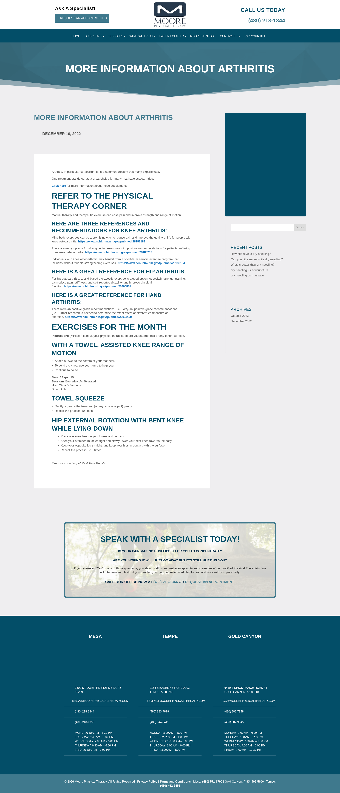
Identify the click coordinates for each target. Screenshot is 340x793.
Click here (59, 185)
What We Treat (141, 36)
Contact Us (229, 36)
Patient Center (171, 36)
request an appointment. (210, 582)
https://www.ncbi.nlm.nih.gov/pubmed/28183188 (111, 241)
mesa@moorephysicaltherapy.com (100, 700)
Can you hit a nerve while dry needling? (257, 259)
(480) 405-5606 (254, 781)
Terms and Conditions (175, 781)
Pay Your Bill (255, 36)
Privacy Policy (147, 781)
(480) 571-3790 (212, 781)
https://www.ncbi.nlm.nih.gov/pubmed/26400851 (97, 286)
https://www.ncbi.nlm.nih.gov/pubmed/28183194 (151, 263)
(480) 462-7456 (170, 785)
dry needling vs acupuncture (249, 270)
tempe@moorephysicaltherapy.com (176, 700)
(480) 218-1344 (165, 582)
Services (116, 36)
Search (300, 227)
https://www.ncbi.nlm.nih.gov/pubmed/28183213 (118, 252)
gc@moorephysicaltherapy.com (249, 700)
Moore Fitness (202, 36)
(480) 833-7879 (159, 711)
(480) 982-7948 (234, 711)
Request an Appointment (82, 18)
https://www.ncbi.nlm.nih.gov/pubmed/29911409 (98, 317)
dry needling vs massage (247, 275)
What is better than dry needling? (252, 264)
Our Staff (94, 36)
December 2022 (241, 321)
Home (76, 36)
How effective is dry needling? (251, 254)
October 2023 (240, 315)
